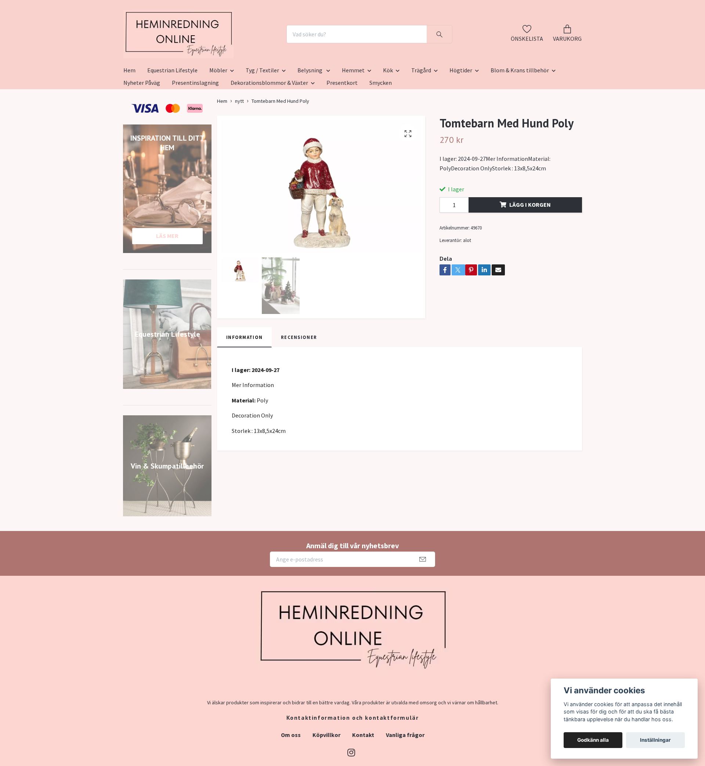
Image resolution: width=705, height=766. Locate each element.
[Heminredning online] (219, 52)
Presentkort (342, 118)
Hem (129, 106)
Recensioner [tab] (299, 373)
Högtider (460, 106)
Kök (388, 106)
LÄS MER (167, 271)
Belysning (310, 106)
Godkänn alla (593, 740)
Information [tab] (244, 373)
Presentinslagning (195, 118)
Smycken (380, 118)
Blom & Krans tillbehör (520, 106)
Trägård (421, 106)
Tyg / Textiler (262, 106)
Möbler (218, 106)
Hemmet (353, 106)
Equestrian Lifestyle (172, 106)
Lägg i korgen (530, 240)
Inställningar (655, 740)
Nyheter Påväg (141, 118)
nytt (239, 137)
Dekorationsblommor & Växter (269, 118)
